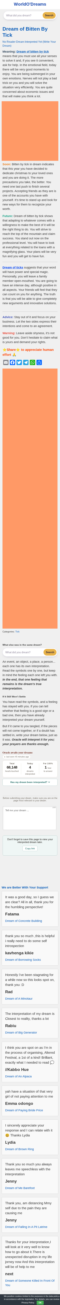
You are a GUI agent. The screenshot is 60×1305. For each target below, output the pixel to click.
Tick (17, 631)
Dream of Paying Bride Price (24, 1110)
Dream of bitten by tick (32, 51)
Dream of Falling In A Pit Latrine (26, 1227)
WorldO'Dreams (30, 4)
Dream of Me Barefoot (20, 1188)
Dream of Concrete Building (23, 921)
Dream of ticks (12, 267)
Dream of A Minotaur (18, 998)
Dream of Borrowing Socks (23, 959)
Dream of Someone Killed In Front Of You (29, 1283)
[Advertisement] (30, 131)
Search (49, 15)
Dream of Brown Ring (19, 1149)
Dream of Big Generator (21, 1032)
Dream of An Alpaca (18, 1076)
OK (40, 1303)
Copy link (30, 848)
